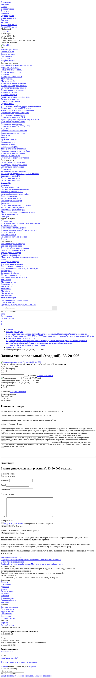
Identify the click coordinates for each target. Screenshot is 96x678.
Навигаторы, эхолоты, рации (13, 228)
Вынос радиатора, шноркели (13, 133)
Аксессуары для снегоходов (13, 153)
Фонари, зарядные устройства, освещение (19, 230)
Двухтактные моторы (10, 67)
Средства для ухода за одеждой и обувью (18, 304)
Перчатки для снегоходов (12, 264)
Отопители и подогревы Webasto (15, 158)
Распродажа (6, 616)
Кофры (4, 137)
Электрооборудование (10, 101)
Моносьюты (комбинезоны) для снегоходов (19, 257)
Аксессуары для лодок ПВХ (13, 117)
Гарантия (5, 11)
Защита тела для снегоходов (13, 250)
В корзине (45, 376)
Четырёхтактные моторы (11, 70)
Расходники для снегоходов (13, 210)
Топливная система (9, 92)
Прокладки (5, 183)
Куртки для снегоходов (11, 253)
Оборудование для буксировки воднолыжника (21, 106)
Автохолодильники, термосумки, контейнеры (20, 223)
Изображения (6, 521)
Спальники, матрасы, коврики (14, 237)
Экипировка (6, 614)
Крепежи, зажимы (8, 140)
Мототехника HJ (8, 81)
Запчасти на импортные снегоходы (16, 205)
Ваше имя (5, 480)
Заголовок (5, 490)
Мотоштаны (6, 289)
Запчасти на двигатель (10, 178)
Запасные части (7, 609)
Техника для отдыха (14, 332)
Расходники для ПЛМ (10, 176)
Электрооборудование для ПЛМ (14, 194)
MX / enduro (6, 280)
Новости (4, 582)
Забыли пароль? (8, 318)
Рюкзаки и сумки (8, 234)
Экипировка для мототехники (14, 277)
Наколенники (7, 284)
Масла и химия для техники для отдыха (18, 212)
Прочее (4, 239)
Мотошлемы (6, 295)
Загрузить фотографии (13, 523)
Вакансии (5, 13)
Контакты (5, 20)
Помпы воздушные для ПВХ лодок (16, 108)
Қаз (6, 22)
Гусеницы (5, 203)
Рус (2, 22)
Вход (3, 314)
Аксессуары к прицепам (11, 76)
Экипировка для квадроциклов (14, 300)
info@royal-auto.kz (8, 31)
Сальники (5, 185)
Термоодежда (6, 271)
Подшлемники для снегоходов (14, 266)
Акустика (5, 128)
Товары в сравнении (43, 676)
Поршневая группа (9, 196)
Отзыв (3, 516)
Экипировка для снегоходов (13, 244)
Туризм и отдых (8, 611)
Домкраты (5, 135)
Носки (3, 259)
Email (3, 440)
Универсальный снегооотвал (13, 149)
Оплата (4, 7)
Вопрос (4, 447)
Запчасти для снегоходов (11, 201)
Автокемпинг (7, 221)
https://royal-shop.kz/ (9, 658)
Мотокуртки (6, 286)
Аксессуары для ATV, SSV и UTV (15, 126)
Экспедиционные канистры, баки (15, 151)
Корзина (4, 623)
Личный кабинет (8, 625)
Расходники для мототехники (13, 171)
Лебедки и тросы (8, 144)
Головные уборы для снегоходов (15, 248)
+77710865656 (7, 651)
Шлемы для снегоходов (11, 275)
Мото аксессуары (8, 298)
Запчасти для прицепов (11, 198)
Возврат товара (7, 9)
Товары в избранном (25, 676)
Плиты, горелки (8, 232)
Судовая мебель (7, 104)
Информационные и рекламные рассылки (19, 662)
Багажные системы (9, 225)
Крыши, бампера (8, 142)
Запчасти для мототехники (12, 167)
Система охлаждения (10, 187)
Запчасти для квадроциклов (13, 162)
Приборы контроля (9, 95)
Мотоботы (5, 291)
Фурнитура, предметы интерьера (15, 113)
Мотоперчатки (7, 293)
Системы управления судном (13, 88)
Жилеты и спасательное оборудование (17, 110)
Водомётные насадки (10, 99)
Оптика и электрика (9, 146)
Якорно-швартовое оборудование (15, 97)
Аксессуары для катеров (11, 124)
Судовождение (7, 16)
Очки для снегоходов (10, 262)
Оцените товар (7, 494)
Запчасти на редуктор (10, 180)
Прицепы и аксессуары (11, 72)
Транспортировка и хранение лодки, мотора (20, 119)
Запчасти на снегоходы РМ (12, 207)
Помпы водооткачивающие (12, 90)
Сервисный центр (8, 18)
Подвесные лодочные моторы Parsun (16, 65)
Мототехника (6, 79)
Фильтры (5, 216)
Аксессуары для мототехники (13, 83)
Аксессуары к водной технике (14, 86)
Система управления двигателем (15, 189)
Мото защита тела (8, 282)
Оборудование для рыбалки (13, 115)
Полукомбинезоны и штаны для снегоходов (19, 268)
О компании (6, 2)
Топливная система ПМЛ (12, 192)
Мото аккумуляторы (9, 214)
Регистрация (6, 316)
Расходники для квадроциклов (14, 165)
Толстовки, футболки (10, 273)
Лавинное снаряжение (10, 255)
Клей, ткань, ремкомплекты (13, 122)
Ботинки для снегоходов (11, 246)
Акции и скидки (8, 618)
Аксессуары (6, 169)
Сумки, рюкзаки (8, 302)
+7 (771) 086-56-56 (9, 25)
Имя (3, 433)
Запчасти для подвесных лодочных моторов (20, 174)
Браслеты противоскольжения (14, 131)
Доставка (5, 4)
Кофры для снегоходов (10, 155)
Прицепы (5, 74)
